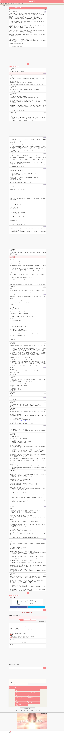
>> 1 (10, 75)
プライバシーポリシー (26, 710)
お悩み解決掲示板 (18, 705)
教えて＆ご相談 (32, 692)
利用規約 (20, 710)
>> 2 (10, 228)
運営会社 (17, 710)
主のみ (17, 66)
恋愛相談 (12, 680)
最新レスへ (10, 732)
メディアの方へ (32, 710)
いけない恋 (12, 682)
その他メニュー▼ (12, 597)
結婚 (6, 3)
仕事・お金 (12, 3)
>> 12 (11, 296)
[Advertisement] (54, 21)
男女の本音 (31, 682)
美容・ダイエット (17, 3)
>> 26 (11, 541)
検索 (45, 667)
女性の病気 (31, 697)
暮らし (9, 3)
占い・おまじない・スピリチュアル (17, 684)
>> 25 (11, 508)
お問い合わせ (38, 710)
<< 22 (11, 284)
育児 (3, 3)
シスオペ (31, 702)
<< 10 (11, 84)
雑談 (17, 702)
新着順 (14, 66)
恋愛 (1, 3)
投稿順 (11, 66)
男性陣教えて (32, 680)
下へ (53, 732)
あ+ (45, 9)
